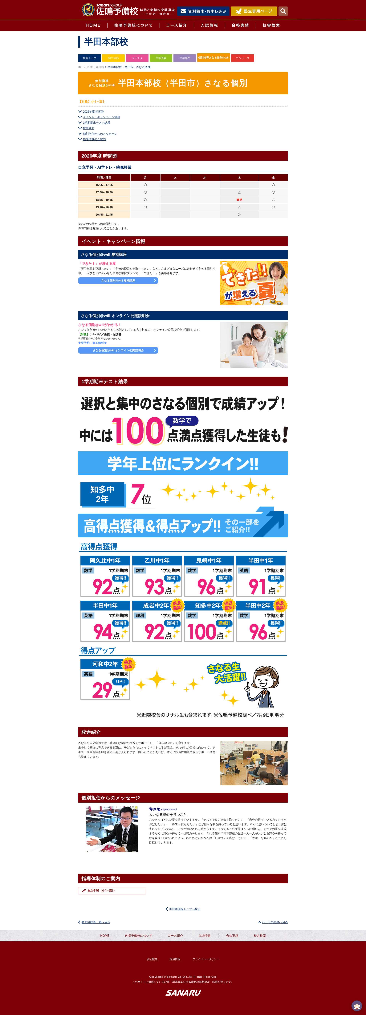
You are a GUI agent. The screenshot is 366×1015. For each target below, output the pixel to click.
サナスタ (137, 58)
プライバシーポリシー (206, 959)
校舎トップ (89, 58)
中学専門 (185, 58)
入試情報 (209, 25)
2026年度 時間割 (93, 111)
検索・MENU (283, 11)
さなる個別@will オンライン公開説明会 (118, 350)
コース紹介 (177, 25)
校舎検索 (272, 25)
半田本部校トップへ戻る (185, 909)
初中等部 (113, 58)
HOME (92, 25)
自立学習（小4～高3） (101, 890)
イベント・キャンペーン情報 (101, 117)
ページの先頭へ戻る (275, 922)
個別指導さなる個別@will (213, 57)
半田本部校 (97, 67)
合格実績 (240, 25)
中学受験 (161, 58)
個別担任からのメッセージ (100, 133)
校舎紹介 (88, 128)
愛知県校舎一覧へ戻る (96, 922)
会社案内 (152, 959)
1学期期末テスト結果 (96, 122)
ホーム (82, 67)
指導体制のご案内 (94, 139)
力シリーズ (242, 58)
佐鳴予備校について (133, 25)
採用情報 (175, 959)
